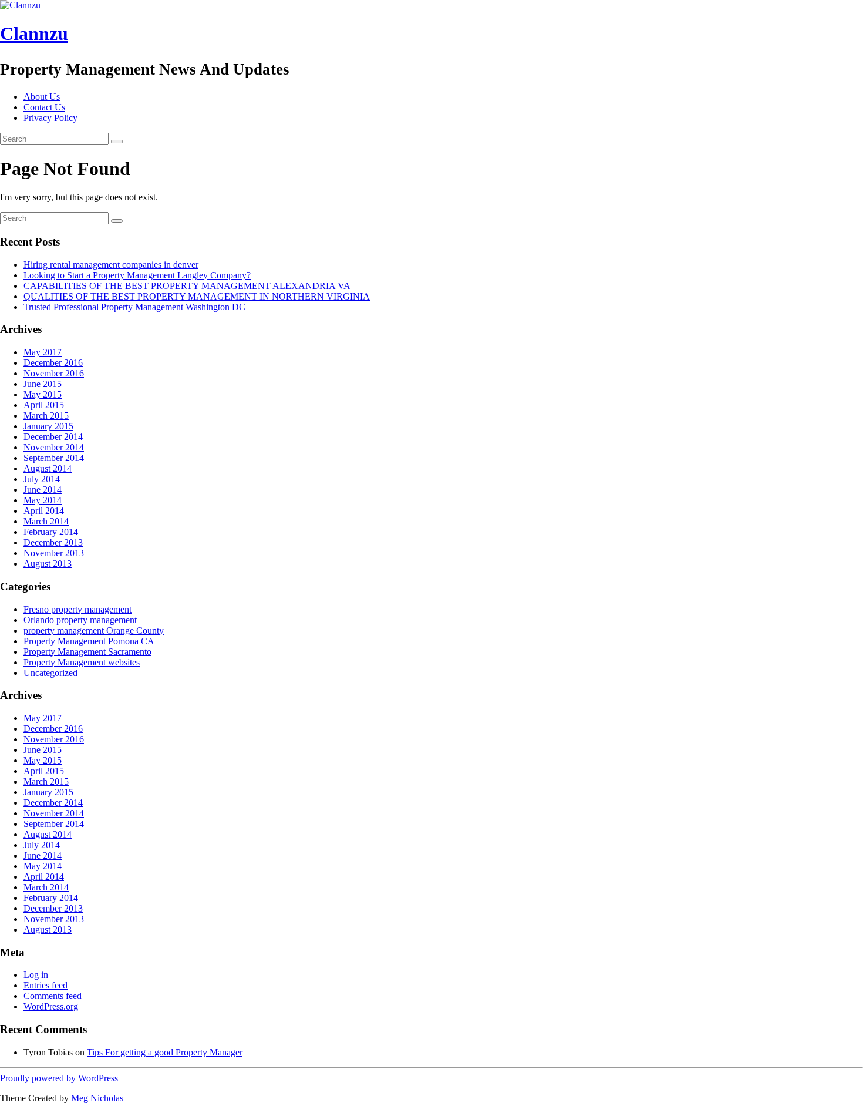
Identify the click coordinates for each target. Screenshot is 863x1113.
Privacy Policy (50, 118)
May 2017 (42, 352)
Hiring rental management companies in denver (110, 265)
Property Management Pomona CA (88, 641)
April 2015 (43, 405)
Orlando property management (80, 620)
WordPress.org (50, 1006)
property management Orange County (93, 630)
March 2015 (46, 416)
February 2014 (50, 532)
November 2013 (53, 553)
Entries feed (45, 985)
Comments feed (52, 996)
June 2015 (42, 384)
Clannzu (34, 33)
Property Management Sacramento (87, 652)
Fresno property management (77, 609)
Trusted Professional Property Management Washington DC (134, 307)
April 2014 (43, 511)
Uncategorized (50, 673)
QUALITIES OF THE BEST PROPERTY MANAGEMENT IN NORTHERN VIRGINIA (196, 296)
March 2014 (46, 521)
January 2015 (48, 426)
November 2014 (53, 447)
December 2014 (53, 437)
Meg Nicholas (97, 1098)
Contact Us (44, 107)
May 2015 (42, 394)
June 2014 (42, 490)
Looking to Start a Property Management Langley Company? (137, 275)
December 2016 (53, 363)
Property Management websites (81, 662)
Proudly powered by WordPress (59, 1078)
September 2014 (53, 458)
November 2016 (53, 373)
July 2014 (41, 479)
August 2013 (47, 564)
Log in (35, 975)
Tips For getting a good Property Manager (164, 1052)
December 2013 (53, 542)
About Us (41, 97)
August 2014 (47, 468)
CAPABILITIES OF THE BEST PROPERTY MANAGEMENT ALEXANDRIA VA (186, 286)
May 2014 (42, 500)
